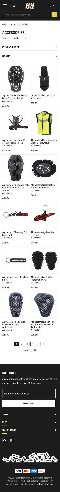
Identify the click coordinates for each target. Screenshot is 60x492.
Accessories (23, 24)
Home (5, 24)
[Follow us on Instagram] (11, 440)
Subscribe (29, 403)
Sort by (5, 38)
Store (12, 24)
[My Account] (49, 6)
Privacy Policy (13, 481)
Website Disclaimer (30, 481)
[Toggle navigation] (5, 5)
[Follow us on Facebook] (4, 440)
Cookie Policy (47, 481)
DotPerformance (46, 484)
